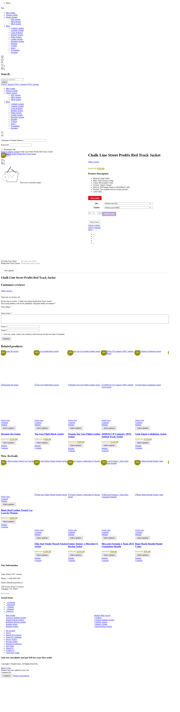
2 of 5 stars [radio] (5, 309)
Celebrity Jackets (12, 152)
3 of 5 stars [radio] (9, 309)
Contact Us (10, 650)
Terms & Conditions (14, 637)
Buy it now (94, 222)
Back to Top (6, 668)
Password (4, 145)
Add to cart (109, 214)
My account (10, 631)
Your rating (6, 307)
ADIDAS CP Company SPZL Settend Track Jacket (117, 435)
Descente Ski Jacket (11, 434)
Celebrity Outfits (100, 624)
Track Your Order (12, 653)
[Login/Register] (2, 63)
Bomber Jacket (11, 624)
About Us (9, 648)
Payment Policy (12, 642)
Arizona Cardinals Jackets (16, 618)
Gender (96, 207)
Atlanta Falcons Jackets (15, 620)
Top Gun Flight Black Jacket (49, 434)
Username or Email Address (12, 140)
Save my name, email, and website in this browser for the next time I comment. (34, 334)
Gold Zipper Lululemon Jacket (150, 434)
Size (96, 203)
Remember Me (9, 149)
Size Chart (10, 646)
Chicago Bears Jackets (103, 626)
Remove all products (21, 676)
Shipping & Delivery (14, 644)
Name (4, 326)
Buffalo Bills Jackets (102, 615)
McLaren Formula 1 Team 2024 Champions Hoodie (118, 545)
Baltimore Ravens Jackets (16, 622)
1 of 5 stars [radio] (2, 309)
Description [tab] (9, 271)
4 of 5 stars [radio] (12, 309)
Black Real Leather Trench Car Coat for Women (17, 511)
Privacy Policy (11, 639)
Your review (6, 313)
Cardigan (98, 618)
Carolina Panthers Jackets (104, 620)
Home (3, 152)
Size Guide (95, 198)
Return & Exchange (13, 635)
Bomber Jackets (12, 626)
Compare (7, 676)
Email (4, 330)
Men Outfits (10, 615)
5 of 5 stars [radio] (16, 309)
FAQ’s (8, 633)
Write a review (93, 162)
